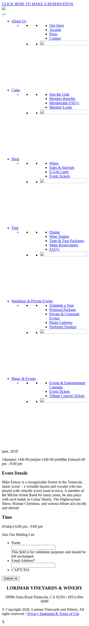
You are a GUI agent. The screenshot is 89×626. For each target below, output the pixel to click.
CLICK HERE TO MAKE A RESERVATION (37, 4)
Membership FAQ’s (64, 103)
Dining (54, 232)
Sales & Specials (61, 168)
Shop (15, 159)
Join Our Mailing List (18, 535)
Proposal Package (62, 310)
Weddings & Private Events (32, 301)
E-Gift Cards (59, 172)
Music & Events (23, 379)
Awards (55, 30)
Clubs (15, 90)
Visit (14, 228)
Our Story (56, 25)
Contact (55, 38)
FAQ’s (54, 249)
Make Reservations (63, 245)
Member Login (60, 107)
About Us (18, 21)
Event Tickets (59, 176)
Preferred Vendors (62, 327)
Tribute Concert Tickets (66, 396)
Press (53, 34)
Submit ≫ (11, 578)
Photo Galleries (60, 323)
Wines (54, 163)
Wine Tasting (59, 236)
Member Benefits (62, 99)
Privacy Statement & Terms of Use (53, 614)
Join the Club (59, 94)
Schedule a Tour (61, 305)
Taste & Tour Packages (66, 241)
